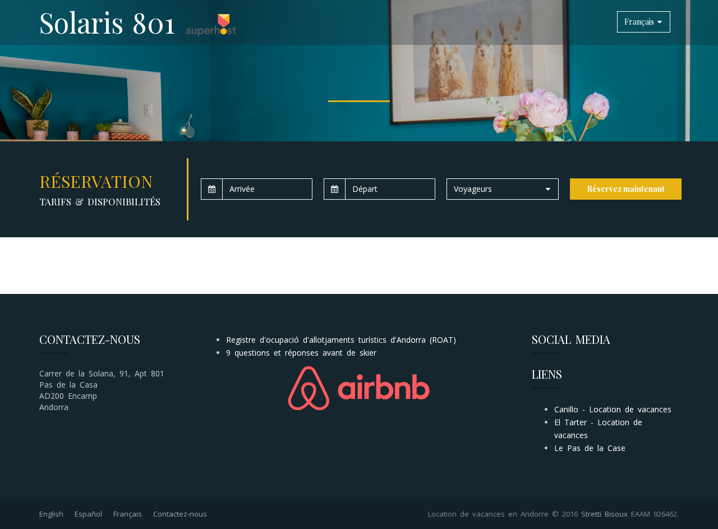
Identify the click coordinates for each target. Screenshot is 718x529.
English (51, 514)
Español (88, 514)
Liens (547, 373)
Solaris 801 (107, 22)
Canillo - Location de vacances (612, 409)
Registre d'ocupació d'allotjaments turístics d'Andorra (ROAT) (341, 339)
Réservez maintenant (626, 188)
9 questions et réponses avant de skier (301, 352)
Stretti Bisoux (604, 514)
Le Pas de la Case (589, 448)
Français (127, 514)
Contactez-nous (180, 514)
